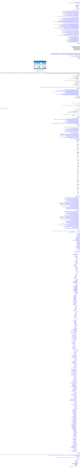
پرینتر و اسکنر (74, 360)
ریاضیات (75, 353)
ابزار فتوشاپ (70, 454)
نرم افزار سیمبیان (73, 348)
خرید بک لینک (78, 244)
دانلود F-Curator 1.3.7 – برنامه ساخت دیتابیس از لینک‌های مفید (72, 118)
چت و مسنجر (74, 366)
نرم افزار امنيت (74, 374)
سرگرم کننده (76, 261)
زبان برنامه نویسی (74, 384)
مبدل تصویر (75, 441)
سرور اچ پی (78, 246)
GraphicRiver (73, 454)
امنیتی (75, 334)
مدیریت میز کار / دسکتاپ (73, 400)
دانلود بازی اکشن (45, 454)
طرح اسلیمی (74, 297)
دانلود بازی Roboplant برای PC (75, 38)
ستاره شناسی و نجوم (74, 395)
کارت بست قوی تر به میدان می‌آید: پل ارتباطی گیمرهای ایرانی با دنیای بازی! (70, 226)
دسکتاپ (76, 397)
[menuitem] (39, 459)
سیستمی (75, 418)
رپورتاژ (77, 271)
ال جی (75, 326)
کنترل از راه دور (74, 379)
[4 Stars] (73, 56)
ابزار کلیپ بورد (74, 410)
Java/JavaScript (74, 389)
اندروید (75, 341)
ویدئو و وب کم (74, 367)
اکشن (76, 259)
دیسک (76, 401)
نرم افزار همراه (74, 429)
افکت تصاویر (68, 454)
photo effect (75, 454)
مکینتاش (77, 311)
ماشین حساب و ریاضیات (73, 337)
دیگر (75, 371)
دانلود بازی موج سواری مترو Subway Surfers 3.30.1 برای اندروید (72, 19)
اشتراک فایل (74, 377)
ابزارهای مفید (74, 412)
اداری (75, 313)
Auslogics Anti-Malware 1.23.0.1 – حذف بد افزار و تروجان (72, 28)
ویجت (74, 344)
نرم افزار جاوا (73, 346)
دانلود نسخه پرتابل (76, 84)
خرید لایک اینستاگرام (78, 238)
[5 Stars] (71, 56)
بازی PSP (75, 265)
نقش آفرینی (76, 270)
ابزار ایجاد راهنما (74, 382)
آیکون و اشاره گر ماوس (73, 398)
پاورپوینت (75, 309)
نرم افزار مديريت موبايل (73, 332)
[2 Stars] (77, 56)
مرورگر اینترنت (74, 380)
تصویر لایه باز (74, 295)
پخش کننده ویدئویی (74, 445)
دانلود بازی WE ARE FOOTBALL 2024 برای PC (73, 39)
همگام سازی (74, 430)
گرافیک (77, 293)
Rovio (75, 324)
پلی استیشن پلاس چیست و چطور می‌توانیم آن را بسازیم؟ (72, 222)
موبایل (77, 318)
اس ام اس (75, 331)
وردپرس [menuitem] (76, 460)
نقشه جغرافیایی (74, 300)
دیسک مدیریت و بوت (74, 416)
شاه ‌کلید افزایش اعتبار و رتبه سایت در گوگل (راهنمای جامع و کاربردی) (71, 224)
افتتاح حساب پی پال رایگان (75, 227)
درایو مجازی (75, 402)
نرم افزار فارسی (74, 426)
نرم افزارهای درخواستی (73, 357)
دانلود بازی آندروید (51, 454)
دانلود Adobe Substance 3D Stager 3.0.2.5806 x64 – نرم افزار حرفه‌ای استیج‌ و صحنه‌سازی (69, 93)
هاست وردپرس (78, 245)
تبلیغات (77, 4)
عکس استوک (74, 298)
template (78, 454)
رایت (75, 403)
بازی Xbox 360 (74, 266)
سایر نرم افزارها (74, 417)
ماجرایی (75, 312)
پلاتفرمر (76, 260)
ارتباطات (76, 364)
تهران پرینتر (78, 248)
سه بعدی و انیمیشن (75, 254)
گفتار (75, 448)
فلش (76, 262)
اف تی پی (75, 378)
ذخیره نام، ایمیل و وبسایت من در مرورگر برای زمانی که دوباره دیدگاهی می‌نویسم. (70, 105)
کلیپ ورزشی (75, 283)
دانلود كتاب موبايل (75, 290)
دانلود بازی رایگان (22, 454)
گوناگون (76, 267)
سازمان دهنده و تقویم (74, 362)
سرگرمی (75, 321)
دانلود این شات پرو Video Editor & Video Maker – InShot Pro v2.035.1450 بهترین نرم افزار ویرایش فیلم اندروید (67, 21)
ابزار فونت (75, 434)
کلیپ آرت (75, 299)
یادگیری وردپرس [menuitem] (75, 461)
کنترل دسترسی (74, 373)
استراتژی (75, 319)
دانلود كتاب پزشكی (75, 286)
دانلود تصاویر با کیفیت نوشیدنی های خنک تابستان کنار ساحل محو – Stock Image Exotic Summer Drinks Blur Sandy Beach (66, 119)
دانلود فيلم (76, 280)
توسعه (75, 314)
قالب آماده (76, 308)
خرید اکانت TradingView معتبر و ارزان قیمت (73, 132)
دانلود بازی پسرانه (19, 454)
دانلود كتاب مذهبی (75, 289)
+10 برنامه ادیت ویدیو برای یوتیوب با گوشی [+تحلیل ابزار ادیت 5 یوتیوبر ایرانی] (70, 220)
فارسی (75, 307)
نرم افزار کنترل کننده (74, 427)
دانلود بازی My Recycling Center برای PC (74, 41)
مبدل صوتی (75, 449)
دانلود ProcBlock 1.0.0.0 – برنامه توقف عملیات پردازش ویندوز (72, 121)
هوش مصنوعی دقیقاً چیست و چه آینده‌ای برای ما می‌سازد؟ (72, 128)
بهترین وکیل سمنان (78, 249)
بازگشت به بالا (78, 456)
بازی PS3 (75, 264)
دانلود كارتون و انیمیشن (74, 282)
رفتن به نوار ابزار (78, 458)
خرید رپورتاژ (78, 242)
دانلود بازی (60, 454)
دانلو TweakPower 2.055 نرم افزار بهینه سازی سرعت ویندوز (72, 27)
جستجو (72, 466)
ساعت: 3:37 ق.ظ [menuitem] (75, 465)
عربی (75, 306)
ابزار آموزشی (74, 351)
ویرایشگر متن (74, 431)
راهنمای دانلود (77, 5)
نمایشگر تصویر (74, 442)
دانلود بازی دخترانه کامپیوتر (25, 454)
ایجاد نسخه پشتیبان (74, 413)
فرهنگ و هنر (74, 396)
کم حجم (76, 263)
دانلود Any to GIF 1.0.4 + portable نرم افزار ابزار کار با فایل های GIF (65, 53)
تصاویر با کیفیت (63, 454)
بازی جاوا (74, 345)
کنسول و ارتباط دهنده (74, 419)
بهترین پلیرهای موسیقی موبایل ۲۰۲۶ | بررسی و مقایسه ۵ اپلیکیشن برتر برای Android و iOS (68, 16)
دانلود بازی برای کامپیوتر (34, 454)
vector (79, 454)
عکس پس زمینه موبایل (73, 329)
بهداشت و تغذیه (74, 393)
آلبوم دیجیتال (74, 432)
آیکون (75, 294)
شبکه (76, 255)
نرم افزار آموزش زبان (73, 421)
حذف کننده (75, 415)
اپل (75, 325)
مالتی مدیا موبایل (75, 328)
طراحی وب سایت (74, 310)
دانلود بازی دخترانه (28, 454)
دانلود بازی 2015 (58, 454)
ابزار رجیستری (74, 409)
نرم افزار (69, 55)
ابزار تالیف (75, 359)
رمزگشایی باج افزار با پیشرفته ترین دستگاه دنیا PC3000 (72, 225)
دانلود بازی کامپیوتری (10, 454)
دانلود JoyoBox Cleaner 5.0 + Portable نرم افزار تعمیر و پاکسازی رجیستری (70, 122)
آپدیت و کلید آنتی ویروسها (73, 368)
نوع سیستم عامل (75, 338)
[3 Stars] (75, 56)
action (71, 454)
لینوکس (75, 406)
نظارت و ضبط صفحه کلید (73, 375)
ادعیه (75, 275)
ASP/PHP (75, 388)
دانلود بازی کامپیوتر (78, 240)
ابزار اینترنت (75, 376)
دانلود (61, 454)
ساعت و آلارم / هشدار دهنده (73, 399)
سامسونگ (75, 327)
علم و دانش (75, 354)
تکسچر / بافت (74, 296)
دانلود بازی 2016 (55, 454)
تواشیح (75, 276)
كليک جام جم (76, 292)
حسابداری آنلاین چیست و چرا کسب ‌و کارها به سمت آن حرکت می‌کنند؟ (71, 89)
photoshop (76, 454)
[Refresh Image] (6, 108)
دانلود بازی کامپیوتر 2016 (13, 454)
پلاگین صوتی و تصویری (73, 446)
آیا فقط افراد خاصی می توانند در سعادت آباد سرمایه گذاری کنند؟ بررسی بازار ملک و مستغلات (68, 203)
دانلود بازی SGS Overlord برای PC (74, 36)
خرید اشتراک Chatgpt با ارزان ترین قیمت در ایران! (73, 31)
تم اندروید (74, 342)
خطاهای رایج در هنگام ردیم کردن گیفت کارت (73, 223)
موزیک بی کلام (75, 278)
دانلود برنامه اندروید (78, 236)
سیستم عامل (74, 315)
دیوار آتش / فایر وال (74, 372)
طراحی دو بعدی (74, 438)
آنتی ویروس (75, 369)
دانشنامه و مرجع (74, 352)
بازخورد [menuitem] (76, 462)
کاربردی (75, 316)
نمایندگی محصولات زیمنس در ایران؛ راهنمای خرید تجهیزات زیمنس (71, 13)
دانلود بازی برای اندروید (38, 454)
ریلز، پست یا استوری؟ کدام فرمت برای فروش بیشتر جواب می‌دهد (71, 12)
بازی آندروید (65, 454)
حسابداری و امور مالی (73, 361)
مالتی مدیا (72, 55)
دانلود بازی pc (53, 454)
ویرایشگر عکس (74, 443)
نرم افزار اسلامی (74, 422)
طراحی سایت (78, 235)
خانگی (76, 392)
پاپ (75, 273)
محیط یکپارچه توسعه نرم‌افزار (73, 386)
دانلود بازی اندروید (48, 454)
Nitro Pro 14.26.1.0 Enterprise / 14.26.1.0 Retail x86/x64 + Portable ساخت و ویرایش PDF (69, 26)
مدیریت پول (73, 335)
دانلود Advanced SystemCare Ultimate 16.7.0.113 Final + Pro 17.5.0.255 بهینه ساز (70, 18)
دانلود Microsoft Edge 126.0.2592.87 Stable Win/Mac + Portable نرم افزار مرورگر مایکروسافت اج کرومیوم (67, 24)
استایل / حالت (74, 302)
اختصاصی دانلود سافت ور (74, 356)
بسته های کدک (74, 444)
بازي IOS (74, 339)
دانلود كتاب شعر (75, 287)
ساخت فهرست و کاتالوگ (73, 394)
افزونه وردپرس (78, 233)
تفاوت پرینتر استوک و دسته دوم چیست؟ (74, 14)
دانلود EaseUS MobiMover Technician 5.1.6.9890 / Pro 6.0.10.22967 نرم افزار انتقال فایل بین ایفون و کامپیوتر (67, 94)
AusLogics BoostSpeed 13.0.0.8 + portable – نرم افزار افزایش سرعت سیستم (70, 25)
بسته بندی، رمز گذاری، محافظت (72, 383)
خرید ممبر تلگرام (78, 239)
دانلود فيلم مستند (75, 281)
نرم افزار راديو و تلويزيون (73, 424)
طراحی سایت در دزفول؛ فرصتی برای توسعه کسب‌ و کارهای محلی (71, 11)
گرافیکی (75, 317)
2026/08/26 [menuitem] (76, 464)
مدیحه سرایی (74, 277)
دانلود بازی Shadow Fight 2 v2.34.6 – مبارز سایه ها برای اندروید (72, 22)
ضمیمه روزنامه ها (75, 291)
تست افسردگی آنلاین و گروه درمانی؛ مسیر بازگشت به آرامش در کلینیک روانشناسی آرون (69, 217)
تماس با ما (77, 7)
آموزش (77, 252)
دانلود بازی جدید (31, 454)
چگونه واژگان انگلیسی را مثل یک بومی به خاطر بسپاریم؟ (72, 136)
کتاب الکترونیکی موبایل (73, 330)
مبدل (75, 405)
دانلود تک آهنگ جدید (78, 243)
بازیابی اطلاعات (74, 414)
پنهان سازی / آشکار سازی (73, 370)
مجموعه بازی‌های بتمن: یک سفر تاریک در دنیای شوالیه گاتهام (72, 207)
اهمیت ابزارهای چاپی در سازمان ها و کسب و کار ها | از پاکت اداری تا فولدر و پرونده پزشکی (69, 205)
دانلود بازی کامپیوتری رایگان (2, 454)
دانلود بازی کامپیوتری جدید (6, 454)
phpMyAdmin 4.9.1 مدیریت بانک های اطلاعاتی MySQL (72, 120)
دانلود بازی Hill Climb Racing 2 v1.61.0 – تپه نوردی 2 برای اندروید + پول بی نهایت (70, 20)
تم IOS (74, 340)
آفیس (75, 358)
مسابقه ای (76, 268)
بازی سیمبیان (73, 347)
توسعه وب (76, 387)
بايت (76, 284)
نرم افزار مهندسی (74, 428)
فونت (76, 305)
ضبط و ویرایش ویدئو (75, 55)
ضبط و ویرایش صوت (74, 447)
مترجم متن (75, 363)
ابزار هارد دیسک (74, 411)
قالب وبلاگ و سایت (73, 390)
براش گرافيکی (74, 435)
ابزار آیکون (75, 433)
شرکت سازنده (75, 323)
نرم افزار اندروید (73, 343)
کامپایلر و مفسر (74, 385)
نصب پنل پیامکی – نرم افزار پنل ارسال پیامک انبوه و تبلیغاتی (72, 228)
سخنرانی (76, 274)
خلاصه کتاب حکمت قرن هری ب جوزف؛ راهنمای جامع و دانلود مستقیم (71, 34)
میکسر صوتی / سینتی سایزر (73, 450)
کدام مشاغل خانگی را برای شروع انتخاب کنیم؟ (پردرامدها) (72, 15)
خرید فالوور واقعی (78, 247)
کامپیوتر (75, 355)
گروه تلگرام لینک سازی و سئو (75, 17)
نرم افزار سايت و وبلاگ (73, 425)
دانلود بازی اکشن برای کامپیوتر (42, 454)
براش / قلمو (75, 303)
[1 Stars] (79, 56)
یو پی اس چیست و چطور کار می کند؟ (74, 133)
